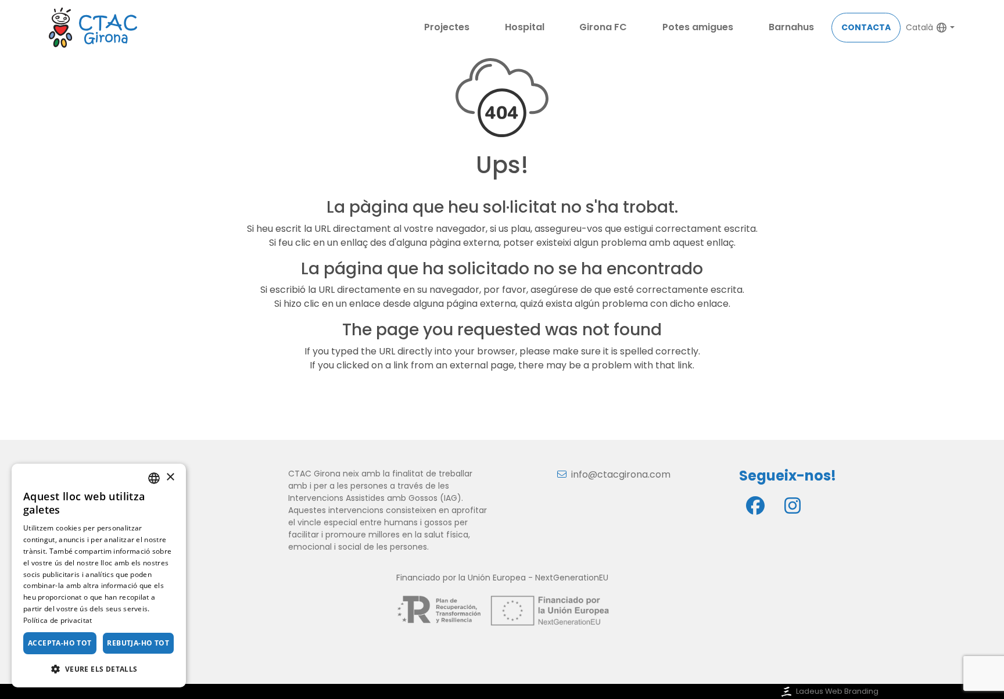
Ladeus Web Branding (837, 691)
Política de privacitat (57, 620)
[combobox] (154, 478)
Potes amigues (697, 27)
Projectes (446, 27)
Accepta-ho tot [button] (60, 643)
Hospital (524, 27)
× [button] (170, 477)
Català (919, 27)
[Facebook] (755, 505)
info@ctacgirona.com (620, 474)
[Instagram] (792, 505)
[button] (98, 669)
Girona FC (603, 27)
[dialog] (99, 575)
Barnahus (791, 27)
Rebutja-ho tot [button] (138, 643)
